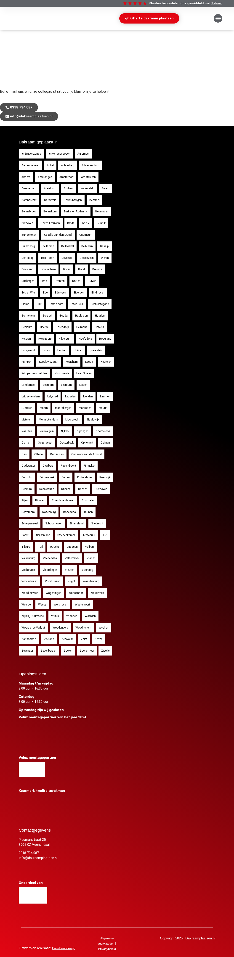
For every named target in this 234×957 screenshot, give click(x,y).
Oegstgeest (45, 442)
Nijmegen (82, 431)
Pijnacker (89, 465)
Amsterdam (28, 188)
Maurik (103, 408)
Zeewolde (67, 639)
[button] (218, 18)
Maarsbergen (63, 408)
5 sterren (216, 3)
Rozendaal (70, 512)
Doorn (67, 269)
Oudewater (28, 465)
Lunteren (26, 408)
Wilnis (55, 616)
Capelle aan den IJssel (58, 234)
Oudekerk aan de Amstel (86, 454)
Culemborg (28, 246)
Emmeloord (56, 304)
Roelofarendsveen (63, 500)
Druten (76, 281)
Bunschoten (29, 234)
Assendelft (88, 188)
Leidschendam (30, 396)
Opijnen (105, 442)
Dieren (105, 257)
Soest (25, 535)
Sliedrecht (97, 523)
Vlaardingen (50, 569)
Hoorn (46, 350)
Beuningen (102, 211)
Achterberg (67, 165)
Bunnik (101, 223)
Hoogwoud (28, 350)
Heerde (44, 327)
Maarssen (85, 408)
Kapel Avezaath (48, 361)
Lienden (88, 396)
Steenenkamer (66, 535)
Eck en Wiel (28, 292)
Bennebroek (28, 211)
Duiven (92, 281)
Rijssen (40, 500)
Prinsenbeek (47, 477)
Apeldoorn (50, 188)
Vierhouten (28, 569)
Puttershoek (84, 477)
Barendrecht (29, 200)
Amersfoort (66, 177)
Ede (45, 292)
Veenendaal (50, 558)
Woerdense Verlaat (33, 627)
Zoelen (68, 650)
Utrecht (54, 546)
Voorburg (87, 569)
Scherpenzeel (29, 523)
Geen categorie (99, 304)
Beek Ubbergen (73, 200)
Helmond (82, 327)
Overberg (48, 465)
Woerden (90, 616)
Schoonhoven (53, 523)
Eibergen (79, 292)
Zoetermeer (87, 650)
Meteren (26, 419)
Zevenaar (27, 650)
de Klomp (48, 246)
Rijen (24, 500)
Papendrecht (68, 465)
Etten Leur (77, 304)
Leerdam (48, 384)
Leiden (83, 384)
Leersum (66, 384)
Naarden (26, 431)
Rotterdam (28, 512)
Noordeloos (103, 431)
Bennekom (50, 211)
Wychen (104, 627)
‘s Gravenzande (31, 153)
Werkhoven (60, 604)
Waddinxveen (29, 593)
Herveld (99, 327)
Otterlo (38, 454)
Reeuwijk (104, 477)
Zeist (84, 639)
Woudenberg (60, 627)
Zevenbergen (48, 650)
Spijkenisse (43, 535)
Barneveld (50, 200)
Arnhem (69, 188)
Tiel (105, 535)
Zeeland (49, 639)
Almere (25, 177)
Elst (39, 304)
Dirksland (27, 269)
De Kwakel (67, 246)
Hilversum (65, 338)
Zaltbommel (29, 639)
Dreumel (97, 269)
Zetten (99, 639)
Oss (24, 454)
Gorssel (47, 315)
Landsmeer (28, 384)
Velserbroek (72, 558)
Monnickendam (48, 419)
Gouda (63, 315)
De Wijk (104, 246)
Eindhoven (97, 292)
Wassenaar (76, 593)
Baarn (105, 188)
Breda (70, 223)
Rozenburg (49, 512)
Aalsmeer (83, 153)
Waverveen (97, 593)
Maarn (44, 408)
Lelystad (52, 396)
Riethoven (101, 489)
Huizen (78, 350)
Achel (50, 165)
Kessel (89, 361)
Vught (71, 581)
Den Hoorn (47, 257)
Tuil (40, 546)
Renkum (26, 489)
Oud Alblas (57, 454)
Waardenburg (91, 581)
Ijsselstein (96, 350)
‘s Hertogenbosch (59, 153)
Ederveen (60, 292)
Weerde (26, 604)
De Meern (87, 246)
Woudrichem (83, 627)
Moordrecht (72, 419)
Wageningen (53, 593)
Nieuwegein (47, 431)
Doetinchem (48, 269)
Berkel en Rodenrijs (76, 211)
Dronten (60, 281)
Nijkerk (65, 431)
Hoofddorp (85, 338)
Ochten (25, 442)
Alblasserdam (90, 165)
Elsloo (25, 304)
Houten (61, 350)
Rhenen (83, 489)
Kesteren (106, 361)
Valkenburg (28, 558)
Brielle (86, 223)
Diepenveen (87, 257)
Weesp (42, 604)
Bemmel (94, 200)
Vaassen (72, 546)
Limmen (105, 396)
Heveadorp (44, 338)
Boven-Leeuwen (50, 223)
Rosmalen (88, 500)
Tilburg (25, 546)
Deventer (66, 257)
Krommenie (62, 373)
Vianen (91, 558)
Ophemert (87, 442)
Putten (66, 477)
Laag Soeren (84, 373)
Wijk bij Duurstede (32, 616)
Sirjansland (76, 523)
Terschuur (88, 535)
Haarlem (100, 315)
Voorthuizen (52, 581)
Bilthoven (27, 223)
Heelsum (26, 327)
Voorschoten (29, 581)
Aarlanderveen (30, 165)
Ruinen (88, 512)
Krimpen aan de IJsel (34, 373)
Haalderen (81, 315)
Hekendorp (62, 327)
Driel (45, 281)
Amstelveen (88, 177)
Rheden (66, 489)
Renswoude (46, 489)
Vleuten (69, 569)
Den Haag (27, 257)
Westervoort (82, 604)
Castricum (85, 234)
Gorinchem (28, 315)
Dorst (81, 269)
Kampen (26, 361)
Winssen (71, 616)
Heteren (26, 338)
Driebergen (28, 281)
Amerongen (45, 177)
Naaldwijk (93, 419)
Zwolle (105, 650)
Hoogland (105, 338)
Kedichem (72, 361)
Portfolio (26, 477)
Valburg (90, 546)
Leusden (70, 396)
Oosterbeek (67, 442)
